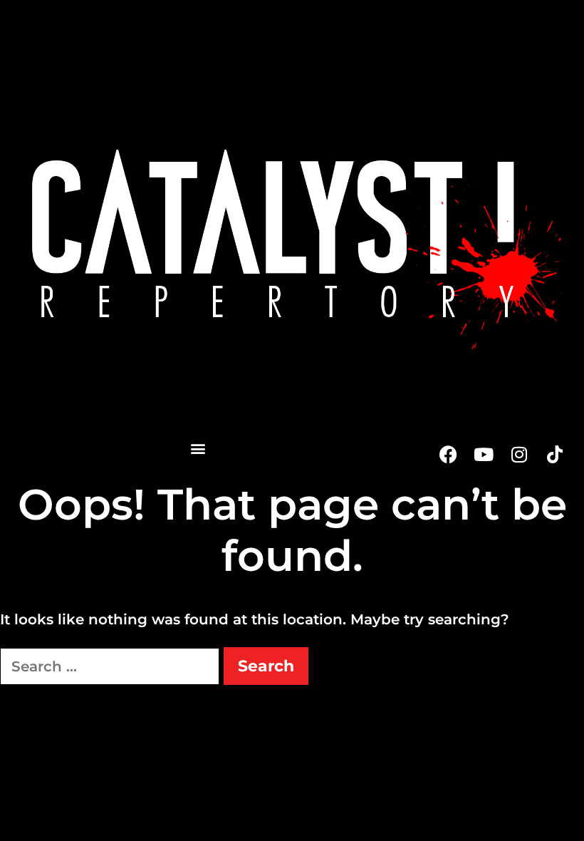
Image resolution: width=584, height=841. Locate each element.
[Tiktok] (555, 454)
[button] (197, 448)
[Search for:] (112, 666)
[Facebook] (448, 454)
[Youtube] (483, 454)
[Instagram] (519, 454)
